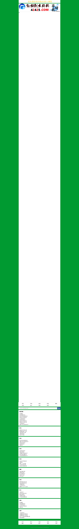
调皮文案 (21, 507)
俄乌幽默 (21, 413)
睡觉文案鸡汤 (21, 494)
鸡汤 (31, 403)
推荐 (48, 405)
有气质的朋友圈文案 (23, 496)
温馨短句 (21, 445)
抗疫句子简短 (21, 434)
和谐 (48, 403)
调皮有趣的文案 (22, 471)
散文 (31, 405)
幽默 (56, 403)
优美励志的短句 (22, 442)
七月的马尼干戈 (22, 485)
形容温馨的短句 (22, 414)
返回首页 (39, 526)
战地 (39, 403)
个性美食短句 (21, 423)
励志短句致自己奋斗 (23, 493)
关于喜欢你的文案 (22, 464)
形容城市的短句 (22, 419)
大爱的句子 (21, 492)
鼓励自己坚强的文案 (23, 465)
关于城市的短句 (22, 418)
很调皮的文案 (21, 472)
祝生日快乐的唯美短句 (23, 416)
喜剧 (39, 405)
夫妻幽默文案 (21, 484)
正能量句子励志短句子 (23, 453)
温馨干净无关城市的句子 (23, 424)
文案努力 (21, 462)
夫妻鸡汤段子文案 (22, 432)
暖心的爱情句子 (22, 473)
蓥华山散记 (21, 476)
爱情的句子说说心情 (23, 422)
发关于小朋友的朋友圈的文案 (24, 516)
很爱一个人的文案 (22, 463)
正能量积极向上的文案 (23, 515)
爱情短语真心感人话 (23, 481)
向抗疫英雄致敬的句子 (23, 455)
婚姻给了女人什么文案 (23, 486)
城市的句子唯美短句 (23, 417)
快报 (23, 405)
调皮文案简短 (21, 451)
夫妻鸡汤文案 (21, 433)
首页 (23, 521)
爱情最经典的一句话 (23, 431)
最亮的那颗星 (21, 517)
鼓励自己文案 (21, 475)
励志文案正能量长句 (23, 454)
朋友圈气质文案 (22, 495)
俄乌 (23, 403)
